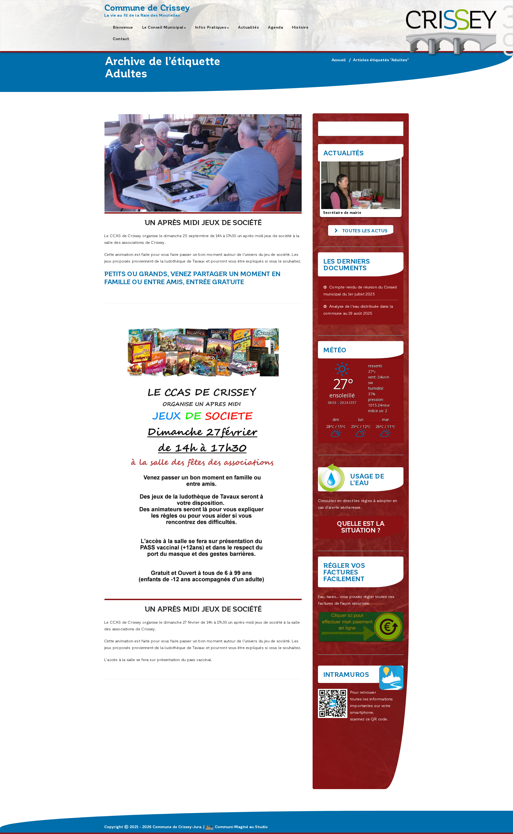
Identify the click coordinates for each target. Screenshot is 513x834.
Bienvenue (123, 27)
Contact (121, 38)
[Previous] (329, 186)
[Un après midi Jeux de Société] (203, 164)
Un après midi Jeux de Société (203, 222)
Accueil (339, 59)
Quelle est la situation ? (360, 526)
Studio (261, 826)
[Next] (392, 186)
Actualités (248, 27)
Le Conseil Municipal (162, 27)
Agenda (275, 27)
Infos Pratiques (211, 27)
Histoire (300, 27)
